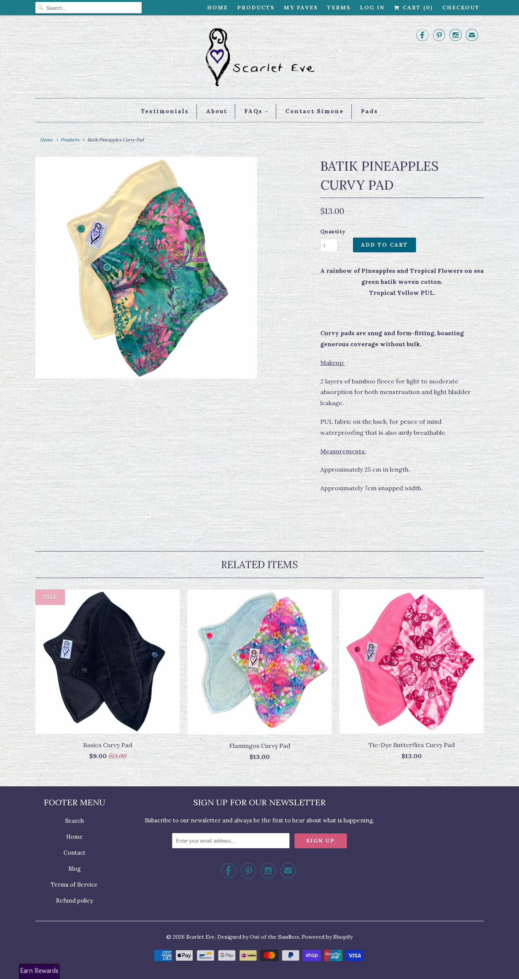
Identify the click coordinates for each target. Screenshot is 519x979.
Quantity (332, 231)
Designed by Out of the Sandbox (258, 936)
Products (256, 7)
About (216, 111)
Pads (369, 111)
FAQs (253, 111)
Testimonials (165, 111)
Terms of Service (74, 884)
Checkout (461, 7)
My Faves (301, 7)
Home (217, 7)
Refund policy (74, 900)
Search (74, 820)
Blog (74, 868)
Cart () (416, 7)
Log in (372, 7)
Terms (339, 7)
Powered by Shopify (327, 936)
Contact (74, 852)
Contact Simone (314, 111)
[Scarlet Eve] (259, 58)
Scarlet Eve (200, 936)
